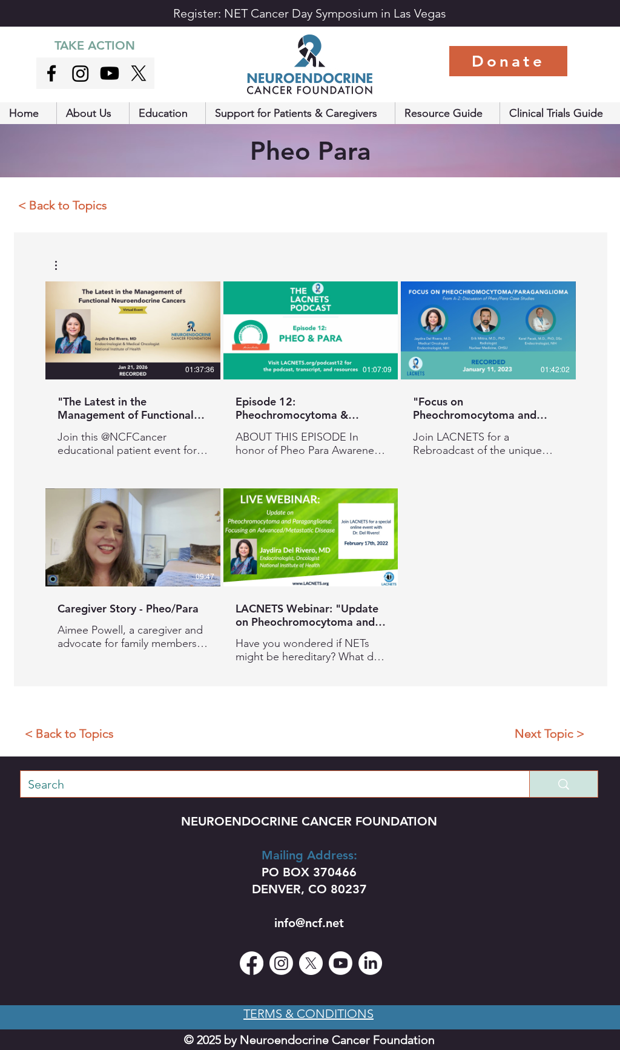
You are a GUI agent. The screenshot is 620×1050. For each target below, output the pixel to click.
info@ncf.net (309, 923)
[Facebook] (251, 963)
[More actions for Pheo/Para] (62, 265)
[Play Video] (132, 330)
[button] (92, 113)
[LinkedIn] (370, 963)
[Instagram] (80, 73)
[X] (139, 73)
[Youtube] (109, 73)
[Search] (563, 784)
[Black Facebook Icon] (51, 73)
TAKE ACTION (94, 45)
